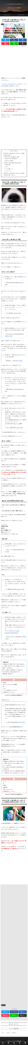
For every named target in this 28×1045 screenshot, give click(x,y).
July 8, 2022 (18, 313)
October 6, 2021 (9, 336)
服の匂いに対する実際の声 (11, 158)
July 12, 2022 (19, 427)
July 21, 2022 (21, 722)
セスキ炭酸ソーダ (9, 168)
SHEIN (4, 1005)
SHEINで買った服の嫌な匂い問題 (12, 156)
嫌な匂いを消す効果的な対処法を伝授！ (13, 162)
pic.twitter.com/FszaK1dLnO (11, 632)
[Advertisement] (14, 61)
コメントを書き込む (14, 1028)
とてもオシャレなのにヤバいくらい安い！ (12, 84)
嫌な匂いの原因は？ (10, 160)
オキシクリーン (9, 171)
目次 (12, 150)
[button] (25, 480)
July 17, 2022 (19, 360)
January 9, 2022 (20, 589)
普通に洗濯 (8, 164)
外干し (7, 166)
